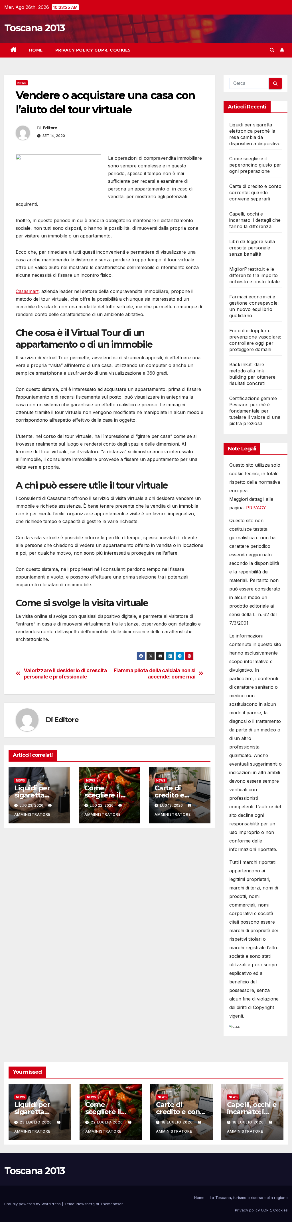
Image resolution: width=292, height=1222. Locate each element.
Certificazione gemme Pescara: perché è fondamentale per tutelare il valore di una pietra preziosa (254, 410)
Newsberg (85, 1204)
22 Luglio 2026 (107, 1122)
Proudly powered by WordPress (33, 1204)
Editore (50, 127)
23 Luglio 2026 (36, 1122)
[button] (272, 50)
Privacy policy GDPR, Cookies (93, 50)
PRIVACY (256, 507)
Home (36, 50)
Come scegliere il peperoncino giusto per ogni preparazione (255, 165)
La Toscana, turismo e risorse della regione (249, 1197)
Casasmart (27, 291)
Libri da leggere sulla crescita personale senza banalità (252, 248)
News (21, 83)
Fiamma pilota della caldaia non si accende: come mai (155, 673)
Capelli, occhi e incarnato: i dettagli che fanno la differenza (255, 220)
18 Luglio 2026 (177, 1122)
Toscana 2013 (34, 28)
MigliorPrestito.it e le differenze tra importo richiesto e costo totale (254, 275)
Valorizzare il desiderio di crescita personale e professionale (65, 673)
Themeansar (111, 1204)
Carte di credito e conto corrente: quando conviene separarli (255, 192)
